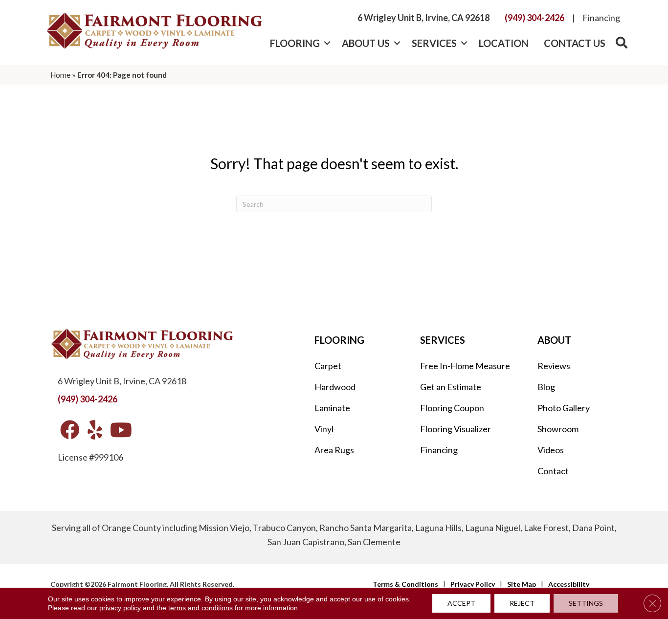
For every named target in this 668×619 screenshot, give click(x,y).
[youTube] (121, 430)
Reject (522, 603)
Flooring (295, 43)
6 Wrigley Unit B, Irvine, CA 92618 (423, 17)
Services (434, 43)
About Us (366, 43)
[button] (327, 43)
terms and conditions (200, 608)
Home (60, 74)
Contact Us (574, 43)
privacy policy (120, 608)
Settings (586, 603)
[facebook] (70, 430)
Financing (601, 17)
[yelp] (95, 430)
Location (504, 43)
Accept (461, 603)
